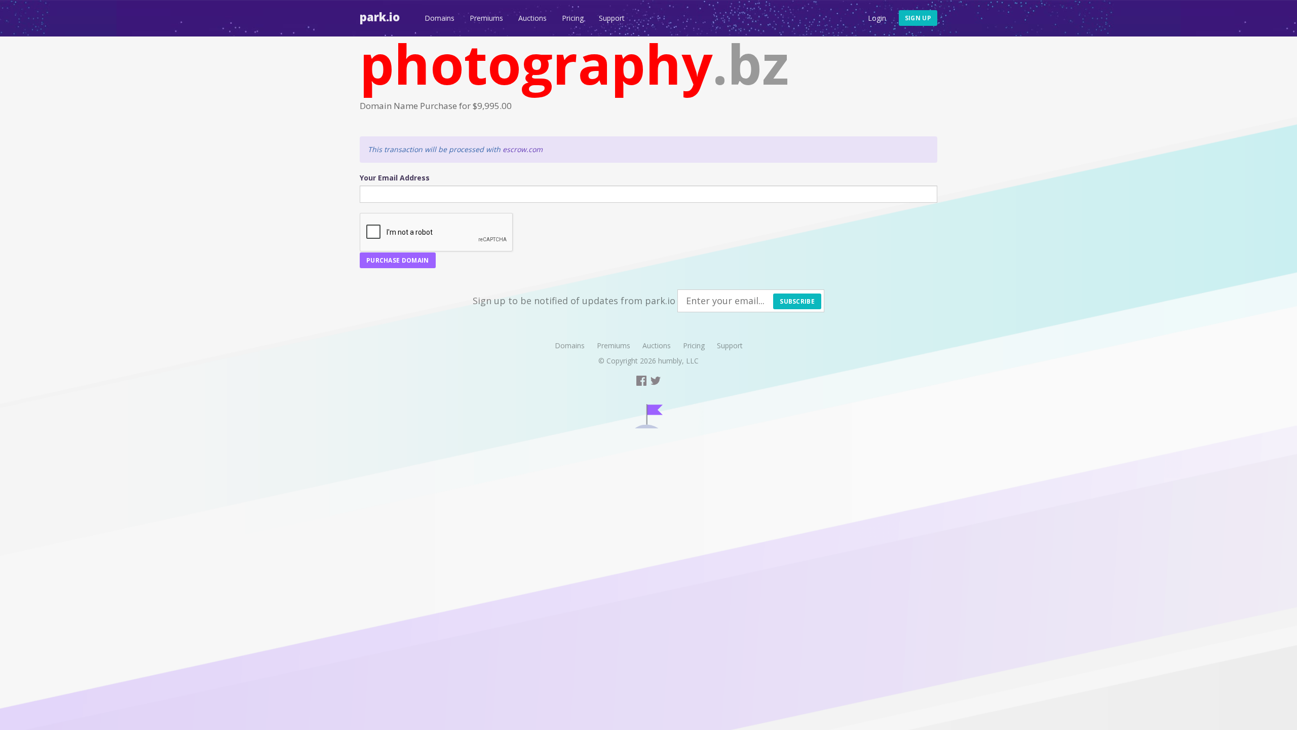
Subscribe (797, 301)
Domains (439, 18)
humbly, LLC (678, 361)
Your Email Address (395, 177)
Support (612, 18)
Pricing (573, 18)
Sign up (918, 18)
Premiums (486, 18)
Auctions (532, 18)
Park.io (380, 16)
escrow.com (523, 149)
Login (877, 18)
